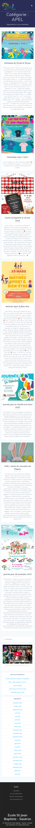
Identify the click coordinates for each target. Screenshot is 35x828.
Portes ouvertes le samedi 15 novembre (17, 679)
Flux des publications (16, 793)
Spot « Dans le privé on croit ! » (18, 682)
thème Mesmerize (24, 825)
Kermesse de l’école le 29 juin (17, 63)
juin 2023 (17, 774)
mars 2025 (17, 723)
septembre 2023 (17, 767)
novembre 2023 (17, 760)
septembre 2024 (17, 737)
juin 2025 (17, 713)
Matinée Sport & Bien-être (17, 306)
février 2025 (17, 726)
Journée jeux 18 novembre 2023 (17, 574)
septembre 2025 (17, 709)
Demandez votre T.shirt (17, 157)
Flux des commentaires (16, 796)
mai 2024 (17, 747)
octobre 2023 (17, 764)
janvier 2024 (17, 754)
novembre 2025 (17, 703)
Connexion (16, 791)
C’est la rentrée (17, 685)
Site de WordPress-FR (16, 799)
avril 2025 (17, 720)
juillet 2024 (17, 743)
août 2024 (17, 740)
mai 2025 (17, 716)
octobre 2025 (17, 706)
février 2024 (17, 750)
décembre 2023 (17, 757)
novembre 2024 (17, 733)
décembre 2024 (17, 730)
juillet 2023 (17, 771)
